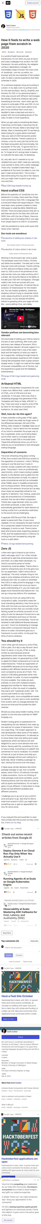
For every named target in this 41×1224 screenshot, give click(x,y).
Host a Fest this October (17, 996)
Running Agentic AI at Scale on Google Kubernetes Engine (19, 881)
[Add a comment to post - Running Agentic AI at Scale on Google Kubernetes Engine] (14, 892)
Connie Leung (12, 904)
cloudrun (14, 860)
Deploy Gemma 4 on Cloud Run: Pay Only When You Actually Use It (18, 853)
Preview (19, 955)
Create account (33, 3)
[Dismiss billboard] (38, 1180)
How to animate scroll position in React (16, 1097)
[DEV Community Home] (8, 3)
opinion (28, 52)
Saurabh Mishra (13, 872)
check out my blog (13, 822)
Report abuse (27, 961)
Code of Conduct (14, 961)
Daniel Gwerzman (14, 843)
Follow (20, 1037)
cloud (21, 860)
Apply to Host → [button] (9, 1019)
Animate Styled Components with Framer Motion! (20, 1089)
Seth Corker (11, 25)
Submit (8, 955)
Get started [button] (8, 1220)
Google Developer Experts (27, 904)
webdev (11, 52)
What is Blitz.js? (14, 1106)
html (4, 52)
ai (26, 860)
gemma (6, 860)
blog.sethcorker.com (24, 30)
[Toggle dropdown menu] (38, 828)
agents (6, 888)
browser (20, 52)
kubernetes (24, 888)
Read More (7, 933)
